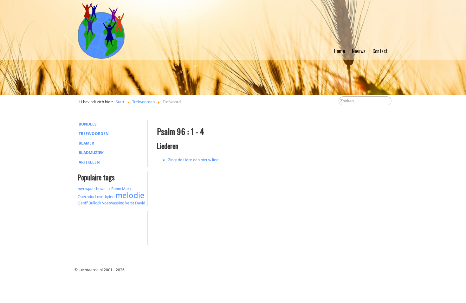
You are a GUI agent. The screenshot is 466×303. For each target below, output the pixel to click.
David (140, 203)
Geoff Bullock (89, 203)
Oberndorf (87, 196)
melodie (130, 195)
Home (339, 51)
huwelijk (103, 188)
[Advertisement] (112, 227)
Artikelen (89, 162)
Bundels (88, 124)
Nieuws (359, 51)
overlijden (105, 196)
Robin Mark (121, 188)
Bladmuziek (91, 152)
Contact (380, 51)
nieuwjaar (86, 188)
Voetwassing (113, 203)
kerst (129, 203)
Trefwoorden (94, 133)
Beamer (86, 143)
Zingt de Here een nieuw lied (193, 160)
